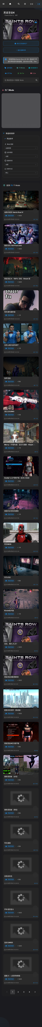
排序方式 (10, 169)
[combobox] (20, 148)
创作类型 (10, 152)
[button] (36, 80)
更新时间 (10, 160)
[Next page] (35, 992)
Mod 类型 (10, 144)
